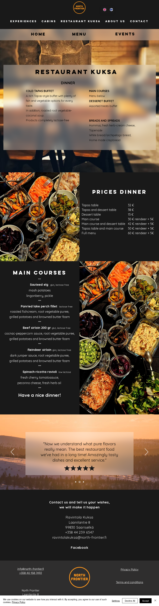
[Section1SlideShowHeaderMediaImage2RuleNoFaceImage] (83, 482)
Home (38, 34)
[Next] (146, 452)
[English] (104, 9)
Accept (145, 600)
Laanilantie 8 (30, 594)
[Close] (155, 601)
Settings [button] (116, 600)
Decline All (130, 600)
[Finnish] (110, 9)
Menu (79, 34)
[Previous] (12, 452)
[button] (23, 21)
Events (125, 33)
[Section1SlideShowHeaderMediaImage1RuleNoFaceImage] (75, 482)
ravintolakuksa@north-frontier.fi (79, 537)
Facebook (79, 547)
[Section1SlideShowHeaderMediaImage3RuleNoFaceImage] (79, 482)
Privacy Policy (18, 602)
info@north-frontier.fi (30, 569)
